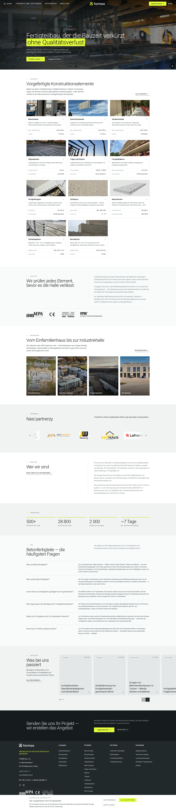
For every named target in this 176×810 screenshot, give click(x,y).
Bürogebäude (63, 758)
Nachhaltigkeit (114, 754)
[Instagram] (24, 785)
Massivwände (88, 751)
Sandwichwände (89, 758)
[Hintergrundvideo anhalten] (172, 66)
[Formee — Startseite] (97, 3)
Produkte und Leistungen (28, 3)
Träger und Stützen (90, 769)
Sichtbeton (87, 780)
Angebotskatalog (141, 751)
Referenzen (51, 3)
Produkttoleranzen (116, 762)
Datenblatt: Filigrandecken (144, 762)
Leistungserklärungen (143, 758)
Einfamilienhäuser (64, 751)
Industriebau (63, 762)
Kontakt (138, 765)
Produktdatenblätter (116, 758)
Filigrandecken (89, 762)
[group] (117, 675)
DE (171, 3)
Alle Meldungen (34, 680)
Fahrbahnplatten (89, 784)
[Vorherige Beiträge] (144, 700)
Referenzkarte (142, 350)
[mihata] (126, 435)
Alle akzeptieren (127, 800)
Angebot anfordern (54, 59)
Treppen (87, 776)
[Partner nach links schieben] (29, 435)
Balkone (86, 773)
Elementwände (89, 754)
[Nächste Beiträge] (148, 700)
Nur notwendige (109, 800)
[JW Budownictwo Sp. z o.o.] (49, 435)
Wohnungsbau (63, 754)
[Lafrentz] (100, 435)
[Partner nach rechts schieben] (146, 435)
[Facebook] (20, 785)
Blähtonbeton (63, 765)
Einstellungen (109, 805)
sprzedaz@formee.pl (26, 775)
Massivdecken (89, 765)
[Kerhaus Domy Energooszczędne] (74, 435)
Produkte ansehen (34, 59)
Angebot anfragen (156, 3)
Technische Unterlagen (117, 751)
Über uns (64, 3)
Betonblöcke (88, 787)
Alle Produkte (142, 94)
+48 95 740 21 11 (122, 729)
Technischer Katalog (142, 754)
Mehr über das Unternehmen (39, 473)
